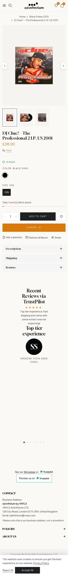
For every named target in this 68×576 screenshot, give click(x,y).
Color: (15, 168)
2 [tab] (27, 442)
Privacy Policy (41, 563)
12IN (6, 192)
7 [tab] (44, 442)
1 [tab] (24, 442)
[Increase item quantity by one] (16, 216)
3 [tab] (30, 442)
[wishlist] (56, 6)
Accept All (27, 570)
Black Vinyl (4, 175)
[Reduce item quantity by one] (5, 216)
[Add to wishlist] (61, 216)
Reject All (8, 570)
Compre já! (34, 227)
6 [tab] (40, 442)
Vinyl (8, 150)
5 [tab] (37, 442)
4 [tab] (34, 442)
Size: (8, 185)
